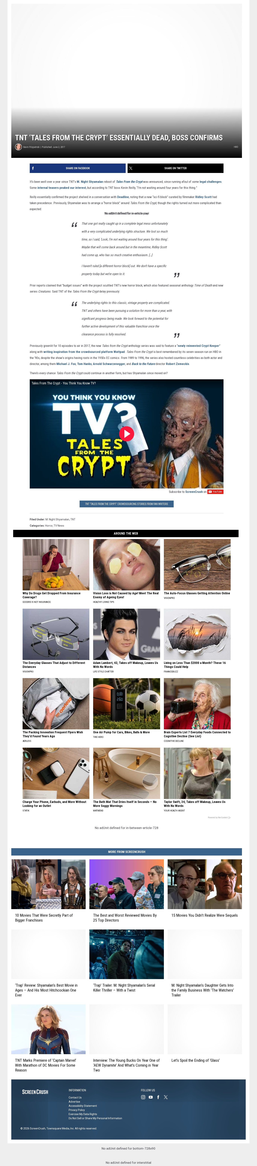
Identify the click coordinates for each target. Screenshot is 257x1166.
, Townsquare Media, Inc (59, 1128)
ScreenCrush (194, 492)
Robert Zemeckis (177, 364)
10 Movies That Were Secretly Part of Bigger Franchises (44, 918)
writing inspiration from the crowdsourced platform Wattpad (84, 352)
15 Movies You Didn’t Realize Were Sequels (204, 915)
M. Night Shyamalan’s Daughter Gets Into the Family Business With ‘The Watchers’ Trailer (202, 990)
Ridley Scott (203, 197)
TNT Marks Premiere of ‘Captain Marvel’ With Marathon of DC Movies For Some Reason (45, 1065)
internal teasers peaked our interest (61, 188)
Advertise (74, 1101)
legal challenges (210, 182)
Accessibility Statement (83, 1105)
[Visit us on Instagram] (144, 1097)
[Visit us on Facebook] (159, 1097)
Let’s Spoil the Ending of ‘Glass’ (195, 1060)
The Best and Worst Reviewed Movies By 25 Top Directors (125, 918)
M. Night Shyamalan (90, 182)
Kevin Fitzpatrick (31, 147)
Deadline (123, 197)
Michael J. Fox (66, 364)
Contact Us (75, 1097)
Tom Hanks (84, 364)
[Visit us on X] (167, 1097)
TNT (72, 519)
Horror (48, 525)
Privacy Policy (77, 1109)
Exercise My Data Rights (83, 1114)
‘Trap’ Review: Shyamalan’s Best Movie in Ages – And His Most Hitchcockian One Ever (46, 990)
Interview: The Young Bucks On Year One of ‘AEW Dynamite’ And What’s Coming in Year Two (126, 1065)
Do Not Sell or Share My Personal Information (95, 1118)
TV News (59, 525)
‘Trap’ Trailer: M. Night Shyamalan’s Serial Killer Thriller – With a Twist (124, 987)
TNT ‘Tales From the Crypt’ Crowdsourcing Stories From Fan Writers (126, 503)
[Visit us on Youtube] (152, 1097)
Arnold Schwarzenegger (109, 364)
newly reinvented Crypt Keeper (198, 346)
